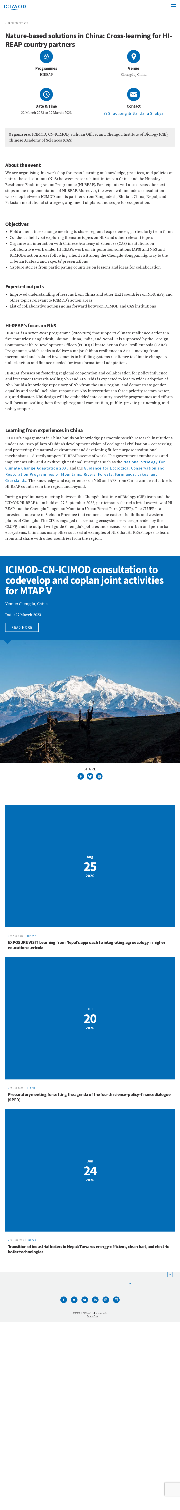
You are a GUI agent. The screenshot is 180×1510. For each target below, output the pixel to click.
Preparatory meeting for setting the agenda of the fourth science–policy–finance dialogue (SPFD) (89, 1097)
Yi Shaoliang (116, 113)
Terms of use (92, 1316)
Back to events (17, 23)
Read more (21, 627)
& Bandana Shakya (146, 113)
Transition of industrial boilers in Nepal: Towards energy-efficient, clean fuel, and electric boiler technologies (88, 1249)
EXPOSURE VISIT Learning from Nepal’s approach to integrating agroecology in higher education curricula (86, 944)
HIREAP (31, 936)
